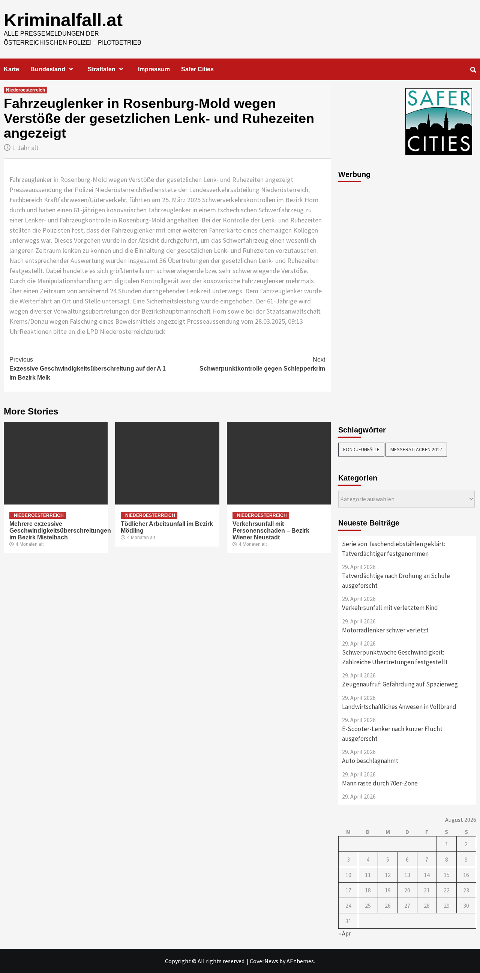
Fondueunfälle (361, 449)
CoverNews (264, 961)
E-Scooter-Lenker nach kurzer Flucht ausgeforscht (392, 734)
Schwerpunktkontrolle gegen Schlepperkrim (262, 364)
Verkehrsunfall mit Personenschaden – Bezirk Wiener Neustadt (270, 531)
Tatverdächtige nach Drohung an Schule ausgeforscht (396, 581)
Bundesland (47, 69)
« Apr (344, 933)
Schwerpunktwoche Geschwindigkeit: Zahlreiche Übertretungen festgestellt (395, 657)
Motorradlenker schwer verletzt (385, 630)
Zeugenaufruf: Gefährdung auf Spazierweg (400, 684)
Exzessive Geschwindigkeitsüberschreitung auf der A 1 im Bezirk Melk (87, 368)
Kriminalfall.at (63, 20)
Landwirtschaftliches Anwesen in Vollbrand (399, 707)
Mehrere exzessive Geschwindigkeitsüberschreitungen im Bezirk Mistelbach (60, 531)
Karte (11, 69)
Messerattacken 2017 (416, 449)
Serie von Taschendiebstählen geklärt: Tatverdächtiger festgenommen (393, 549)
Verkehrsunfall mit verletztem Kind (390, 608)
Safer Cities (197, 69)
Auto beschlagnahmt (370, 761)
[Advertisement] (368, 299)
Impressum (154, 69)
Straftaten (102, 69)
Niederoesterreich (25, 90)
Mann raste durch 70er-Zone (380, 783)
